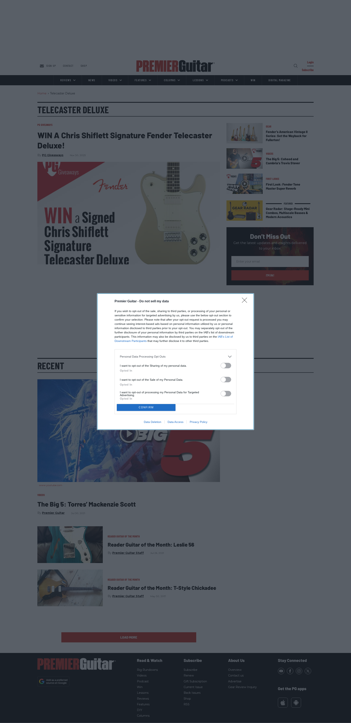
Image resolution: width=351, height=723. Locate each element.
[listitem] (175, 356)
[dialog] (175, 362)
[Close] (246, 301)
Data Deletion (152, 422)
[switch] (226, 365)
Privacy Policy (198, 422)
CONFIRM (146, 407)
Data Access (175, 422)
